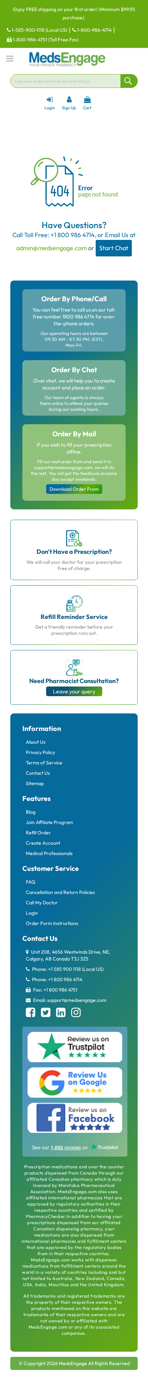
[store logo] (67, 59)
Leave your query (74, 691)
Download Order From (74, 489)
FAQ (30, 882)
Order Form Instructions (52, 923)
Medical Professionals (49, 853)
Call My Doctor (42, 903)
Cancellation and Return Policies (60, 892)
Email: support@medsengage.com (69, 1000)
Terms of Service (44, 763)
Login (32, 913)
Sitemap (35, 783)
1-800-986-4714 (94, 30)
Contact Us (38, 773)
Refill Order (38, 833)
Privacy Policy (40, 752)
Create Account (43, 843)
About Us (35, 742)
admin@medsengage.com (51, 248)
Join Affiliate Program (49, 822)
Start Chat (113, 248)
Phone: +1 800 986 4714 (56, 979)
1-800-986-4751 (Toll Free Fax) (45, 40)
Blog (30, 812)
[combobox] (74, 81)
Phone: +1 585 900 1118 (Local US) (67, 969)
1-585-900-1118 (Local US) (39, 30)
